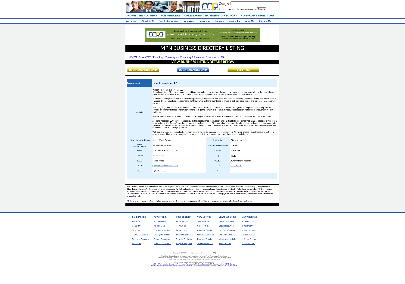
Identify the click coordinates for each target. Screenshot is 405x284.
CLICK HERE (131, 201)
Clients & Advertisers (162, 230)
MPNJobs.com (230, 264)
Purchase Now (160, 221)
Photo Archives (248, 221)
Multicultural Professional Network (205, 265)
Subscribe (234, 21)
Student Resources (184, 235)
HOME (131, 15)
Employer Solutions (162, 235)
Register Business (184, 239)
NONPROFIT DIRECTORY (257, 15)
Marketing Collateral (162, 244)
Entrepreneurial (225, 235)
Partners (219, 21)
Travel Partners (248, 244)
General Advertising (162, 239)
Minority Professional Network (161, 265)
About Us (136, 221)
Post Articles (181, 230)
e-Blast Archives (248, 226)
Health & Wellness (227, 230)
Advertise (131, 21)
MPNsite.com (222, 265)
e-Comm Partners (249, 239)
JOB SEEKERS (170, 15)
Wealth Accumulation (228, 239)
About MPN (147, 21)
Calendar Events (204, 230)
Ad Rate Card (159, 226)
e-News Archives (249, 230)
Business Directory (205, 239)
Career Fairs (202, 226)
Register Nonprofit (184, 244)
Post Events (181, 226)
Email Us (249, 21)
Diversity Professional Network (182, 265)
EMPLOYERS (148, 15)
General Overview (140, 235)
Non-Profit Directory (205, 235)
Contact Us (265, 21)
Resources (204, 21)
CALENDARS (193, 15)
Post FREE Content (169, 21)
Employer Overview (140, 239)
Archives (189, 21)
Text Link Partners (205, 244)
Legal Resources (226, 226)
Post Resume (182, 221)
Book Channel (225, 244)
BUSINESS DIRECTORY (221, 15)
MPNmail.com (232, 265)
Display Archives (249, 235)
